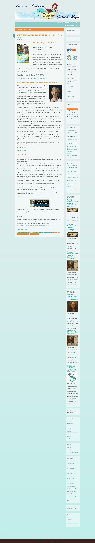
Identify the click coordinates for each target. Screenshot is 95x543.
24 (72, 116)
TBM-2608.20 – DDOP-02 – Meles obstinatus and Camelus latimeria (72, 297)
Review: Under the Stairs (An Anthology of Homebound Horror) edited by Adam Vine (72, 179)
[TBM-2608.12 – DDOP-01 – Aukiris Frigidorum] (72, 345)
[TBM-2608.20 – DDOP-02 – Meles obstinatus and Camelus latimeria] (72, 311)
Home (77, 23)
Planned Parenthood (71, 98)
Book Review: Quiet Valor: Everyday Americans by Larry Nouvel (72, 138)
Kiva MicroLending (70, 96)
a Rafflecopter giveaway (22, 229)
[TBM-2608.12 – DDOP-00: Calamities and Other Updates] (72, 381)
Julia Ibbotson (69, 428)
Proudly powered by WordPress (39, 541)
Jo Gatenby (69, 130)
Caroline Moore (58, 541)
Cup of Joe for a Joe (70, 88)
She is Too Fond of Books (71, 488)
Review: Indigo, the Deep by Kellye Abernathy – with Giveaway (72, 173)
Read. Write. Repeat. (71, 486)
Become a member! (70, 38)
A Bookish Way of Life (71, 460)
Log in (68, 517)
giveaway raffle (54, 232)
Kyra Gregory (69, 431)
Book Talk (23, 232)
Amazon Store (69, 447)
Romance (31, 233)
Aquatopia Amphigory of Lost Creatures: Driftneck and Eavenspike (72, 227)
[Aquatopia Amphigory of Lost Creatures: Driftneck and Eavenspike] (72, 236)
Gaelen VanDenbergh (71, 426)
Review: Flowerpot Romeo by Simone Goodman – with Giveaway (72, 185)
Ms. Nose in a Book (70, 478)
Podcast (67, 23)
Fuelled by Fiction (70, 473)
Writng (72, 23)
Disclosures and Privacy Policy (71, 25)
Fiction (27, 232)
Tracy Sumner (69, 438)
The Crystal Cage (36, 233)
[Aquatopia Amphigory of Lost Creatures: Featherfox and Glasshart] (72, 212)
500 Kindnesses (70, 86)
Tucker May (69, 142)
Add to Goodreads (43, 78)
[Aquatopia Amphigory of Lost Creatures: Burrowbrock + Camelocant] (72, 270)
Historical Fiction (31, 232)
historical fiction (20, 233)
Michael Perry (69, 433)
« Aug (68, 121)
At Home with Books (70, 463)
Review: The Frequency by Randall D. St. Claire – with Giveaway (72, 167)
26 (75, 116)
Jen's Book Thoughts (71, 476)
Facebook (19, 150)
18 (74, 114)
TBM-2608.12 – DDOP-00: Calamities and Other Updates (71, 368)
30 (71, 118)
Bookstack (69, 471)
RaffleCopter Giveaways (38, 232)
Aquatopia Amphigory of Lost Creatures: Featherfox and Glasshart (72, 203)
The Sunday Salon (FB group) (72, 452)
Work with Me (60, 23)
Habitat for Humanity (71, 93)
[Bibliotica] (47, 20)
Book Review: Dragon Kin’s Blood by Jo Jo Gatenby (72, 132)
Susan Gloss (69, 436)
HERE (27, 212)
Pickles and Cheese (70, 483)
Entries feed (69, 519)
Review (44, 232)
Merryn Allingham (26, 233)
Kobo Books (36, 78)
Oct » (71, 121)
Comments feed (70, 522)
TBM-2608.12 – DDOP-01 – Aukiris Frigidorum (72, 332)
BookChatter (69, 465)
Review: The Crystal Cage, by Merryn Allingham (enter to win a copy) (39, 36)
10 (72, 112)
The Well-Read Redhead (71, 496)
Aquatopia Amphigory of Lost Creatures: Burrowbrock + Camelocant (72, 255)
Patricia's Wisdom (70, 481)
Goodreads (24, 150)
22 (69, 116)
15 (69, 114)
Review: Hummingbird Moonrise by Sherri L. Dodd (72, 150)
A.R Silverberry (70, 421)
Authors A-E (19, 232)
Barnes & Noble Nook (28, 78)
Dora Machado (70, 423)
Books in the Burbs (70, 468)
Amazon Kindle (20, 78)
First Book (69, 91)
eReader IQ (69, 449)
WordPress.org (69, 524)
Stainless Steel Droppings (71, 491)
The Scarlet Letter (70, 493)
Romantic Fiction (49, 232)
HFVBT (59, 232)
